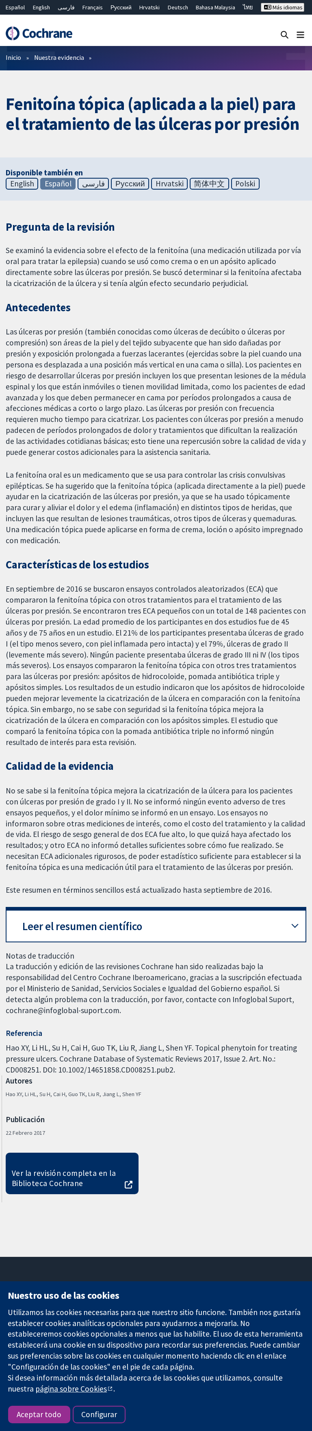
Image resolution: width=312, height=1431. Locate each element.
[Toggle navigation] (300, 34)
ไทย (248, 7)
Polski (245, 183)
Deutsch (178, 7)
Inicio (13, 57)
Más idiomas (287, 7)
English (41, 7)
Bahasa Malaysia (215, 7)
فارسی (66, 7)
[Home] (39, 33)
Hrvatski (149, 7)
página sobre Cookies (71, 1389)
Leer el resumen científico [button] (82, 926)
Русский (121, 7)
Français (92, 7)
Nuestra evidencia (59, 57)
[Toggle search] (284, 34)
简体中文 (209, 183)
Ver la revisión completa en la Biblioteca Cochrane (64, 1178)
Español (15, 7)
